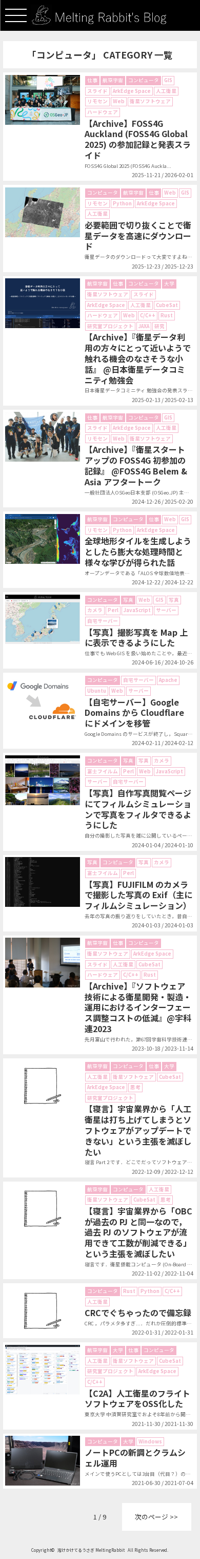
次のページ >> (156, 1517)
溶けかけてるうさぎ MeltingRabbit (91, 1550)
